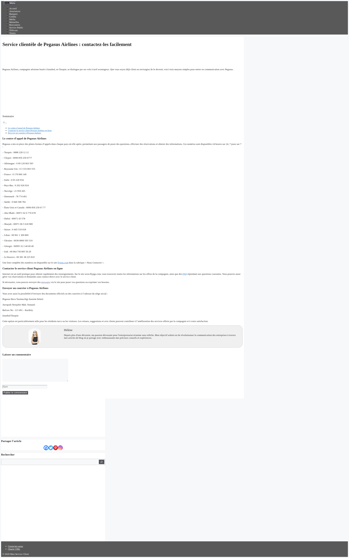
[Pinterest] (55, 447)
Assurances (14, 11)
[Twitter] (50, 447)
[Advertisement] (122, 93)
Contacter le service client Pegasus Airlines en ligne (30, 130)
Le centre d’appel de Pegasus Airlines (24, 128)
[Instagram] (60, 447)
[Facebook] (46, 447)
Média (12, 19)
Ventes (12, 33)
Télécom (13, 30)
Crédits (12, 16)
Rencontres (14, 25)
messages (45, 282)
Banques (13, 14)
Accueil (13, 8)
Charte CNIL (14, 549)
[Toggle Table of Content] (4, 123)
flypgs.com (63, 262)
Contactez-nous (15, 546)
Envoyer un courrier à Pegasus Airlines (24, 133)
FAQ (185, 274)
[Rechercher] (101, 462)
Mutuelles (14, 22)
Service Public (16, 27)
